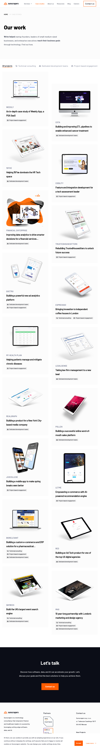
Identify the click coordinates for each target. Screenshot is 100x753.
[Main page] (11, 3)
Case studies (39, 3)
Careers (76, 3)
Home (6, 14)
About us (51, 3)
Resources (60, 3)
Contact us (89, 3)
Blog (69, 3)
